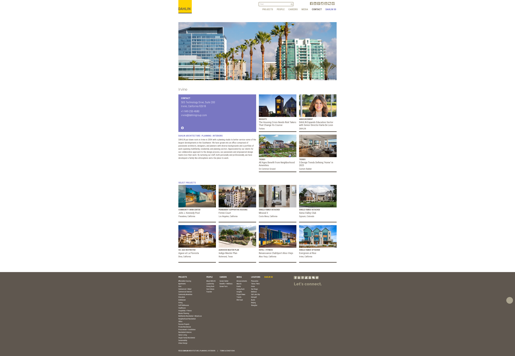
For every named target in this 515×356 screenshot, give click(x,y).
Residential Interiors (185, 332)
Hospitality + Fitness (185, 311)
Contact (317, 9)
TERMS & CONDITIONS (227, 351)
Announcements (242, 281)
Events (239, 286)
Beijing (253, 303)
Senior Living (182, 335)
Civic (179, 286)
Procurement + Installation (187, 330)
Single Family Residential (186, 338)
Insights (239, 292)
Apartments (182, 284)
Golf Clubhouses (183, 305)
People (281, 9)
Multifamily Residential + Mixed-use (190, 316)
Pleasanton (254, 281)
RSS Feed (240, 300)
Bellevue (254, 292)
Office (180, 321)
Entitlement (182, 300)
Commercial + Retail (184, 289)
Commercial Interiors (185, 292)
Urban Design (182, 343)
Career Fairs (224, 286)
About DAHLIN (211, 281)
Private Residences (184, 327)
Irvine (253, 286)
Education (181, 297)
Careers (293, 9)
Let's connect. (308, 284)
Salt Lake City (255, 294)
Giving (180, 303)
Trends (239, 297)
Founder (209, 292)
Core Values (210, 289)
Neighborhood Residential (187, 319)
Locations (255, 277)
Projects (267, 9)
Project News (241, 294)
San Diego (254, 289)
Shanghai (254, 305)
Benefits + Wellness (226, 284)
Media (304, 9)
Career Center (224, 281)
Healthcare (182, 308)
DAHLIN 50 (330, 9)
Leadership (210, 284)
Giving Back (210, 286)
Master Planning (183, 313)
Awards (239, 284)
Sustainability (182, 340)
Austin (253, 300)
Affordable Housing (184, 281)
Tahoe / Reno (255, 284)
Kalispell (254, 297)
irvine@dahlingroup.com (194, 115)
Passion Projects (183, 324)
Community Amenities (185, 294)
